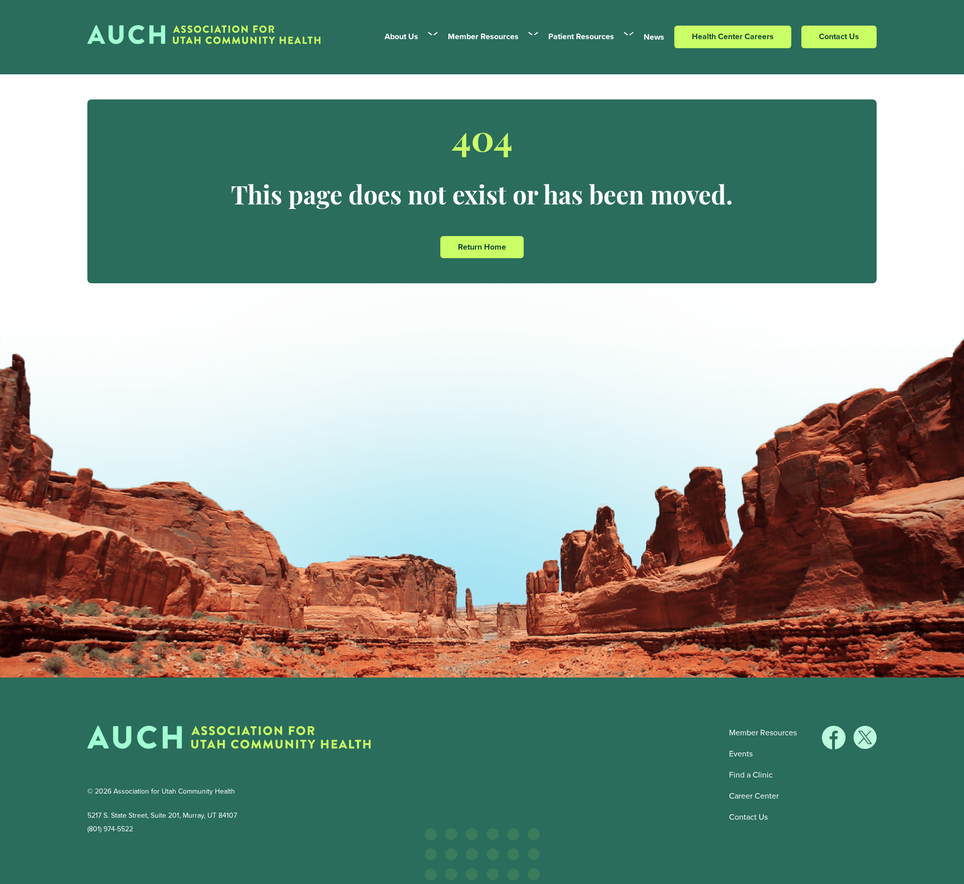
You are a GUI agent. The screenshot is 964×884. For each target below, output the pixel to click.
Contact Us (839, 36)
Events (741, 753)
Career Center (754, 796)
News (654, 37)
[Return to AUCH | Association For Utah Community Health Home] (229, 740)
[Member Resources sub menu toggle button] (529, 37)
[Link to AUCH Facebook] (835, 746)
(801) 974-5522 (110, 829)
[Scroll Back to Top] (954, 874)
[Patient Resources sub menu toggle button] (625, 37)
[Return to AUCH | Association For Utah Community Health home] (207, 37)
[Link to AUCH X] (865, 746)
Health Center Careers (733, 36)
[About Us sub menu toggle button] (429, 37)
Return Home (482, 247)
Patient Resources (581, 36)
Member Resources (483, 36)
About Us (401, 36)
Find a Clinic (751, 775)
